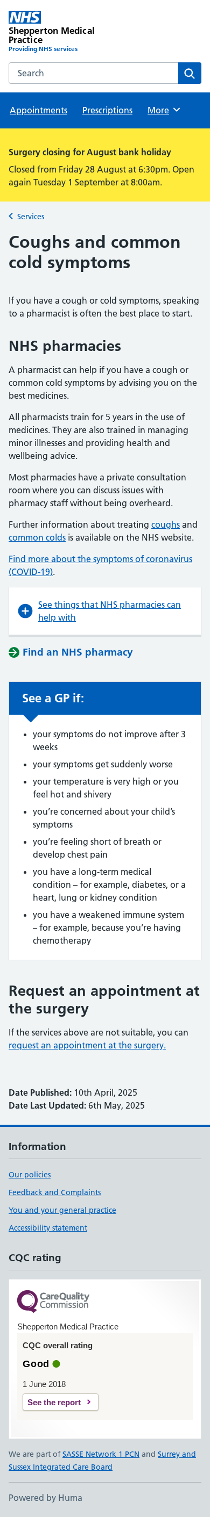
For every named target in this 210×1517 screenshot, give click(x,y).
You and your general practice (62, 1210)
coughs (165, 524)
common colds (37, 537)
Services (30, 216)
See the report (54, 1402)
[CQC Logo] (53, 1302)
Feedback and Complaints (55, 1192)
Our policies (30, 1175)
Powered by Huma (45, 1497)
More (163, 110)
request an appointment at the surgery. (87, 1045)
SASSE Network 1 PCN (100, 1454)
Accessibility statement (48, 1228)
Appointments (38, 110)
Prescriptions (107, 110)
